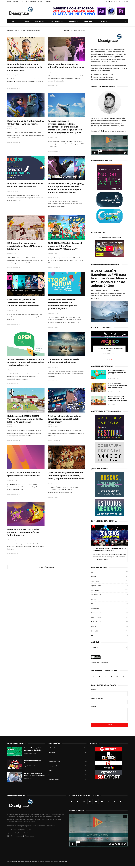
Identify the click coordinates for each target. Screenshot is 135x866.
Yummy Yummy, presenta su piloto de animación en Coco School (117, 372)
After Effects (95, 581)
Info (12, 21)
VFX (92, 635)
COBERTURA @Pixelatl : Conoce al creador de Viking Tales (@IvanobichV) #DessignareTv (65, 246)
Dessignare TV (95, 612)
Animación (95, 590)
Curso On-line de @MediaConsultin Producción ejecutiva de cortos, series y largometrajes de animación (66, 476)
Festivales (52, 752)
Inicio (9, 1)
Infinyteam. (63, 861)
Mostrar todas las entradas (74, 30)
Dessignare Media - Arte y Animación (24, 861)
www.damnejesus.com (116, 131)
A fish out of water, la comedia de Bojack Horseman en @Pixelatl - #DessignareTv (65, 419)
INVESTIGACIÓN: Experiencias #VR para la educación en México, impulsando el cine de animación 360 (109, 278)
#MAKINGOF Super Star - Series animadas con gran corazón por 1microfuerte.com (23, 532)
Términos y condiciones (99, 662)
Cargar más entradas (46, 567)
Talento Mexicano (54, 761)
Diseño (51, 757)
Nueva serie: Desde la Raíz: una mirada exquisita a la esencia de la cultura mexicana (24, 67)
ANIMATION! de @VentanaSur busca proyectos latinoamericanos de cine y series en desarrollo (25, 362)
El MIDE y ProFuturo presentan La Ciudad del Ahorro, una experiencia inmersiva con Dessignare (109, 350)
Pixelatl (93, 626)
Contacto (48, 1)
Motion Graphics (96, 622)
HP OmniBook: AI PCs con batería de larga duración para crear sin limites (34, 775)
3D (92, 572)
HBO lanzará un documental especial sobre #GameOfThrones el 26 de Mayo (25, 246)
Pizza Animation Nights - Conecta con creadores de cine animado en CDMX (34, 763)
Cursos (40, 1)
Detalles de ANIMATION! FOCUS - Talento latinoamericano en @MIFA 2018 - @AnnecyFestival (25, 419)
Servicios (15, 1)
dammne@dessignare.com (108, 79)
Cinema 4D (95, 608)
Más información (12, 88)
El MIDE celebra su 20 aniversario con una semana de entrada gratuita (118, 385)
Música (51, 770)
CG (92, 603)
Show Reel (24, 1)
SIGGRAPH (94, 631)
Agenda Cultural (96, 585)
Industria (73, 21)
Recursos (88, 21)
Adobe (93, 576)
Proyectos (33, 1)
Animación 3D (96, 594)
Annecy (93, 599)
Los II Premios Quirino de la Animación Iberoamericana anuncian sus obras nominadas (23, 303)
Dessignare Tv (57, 21)
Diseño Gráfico (96, 617)
